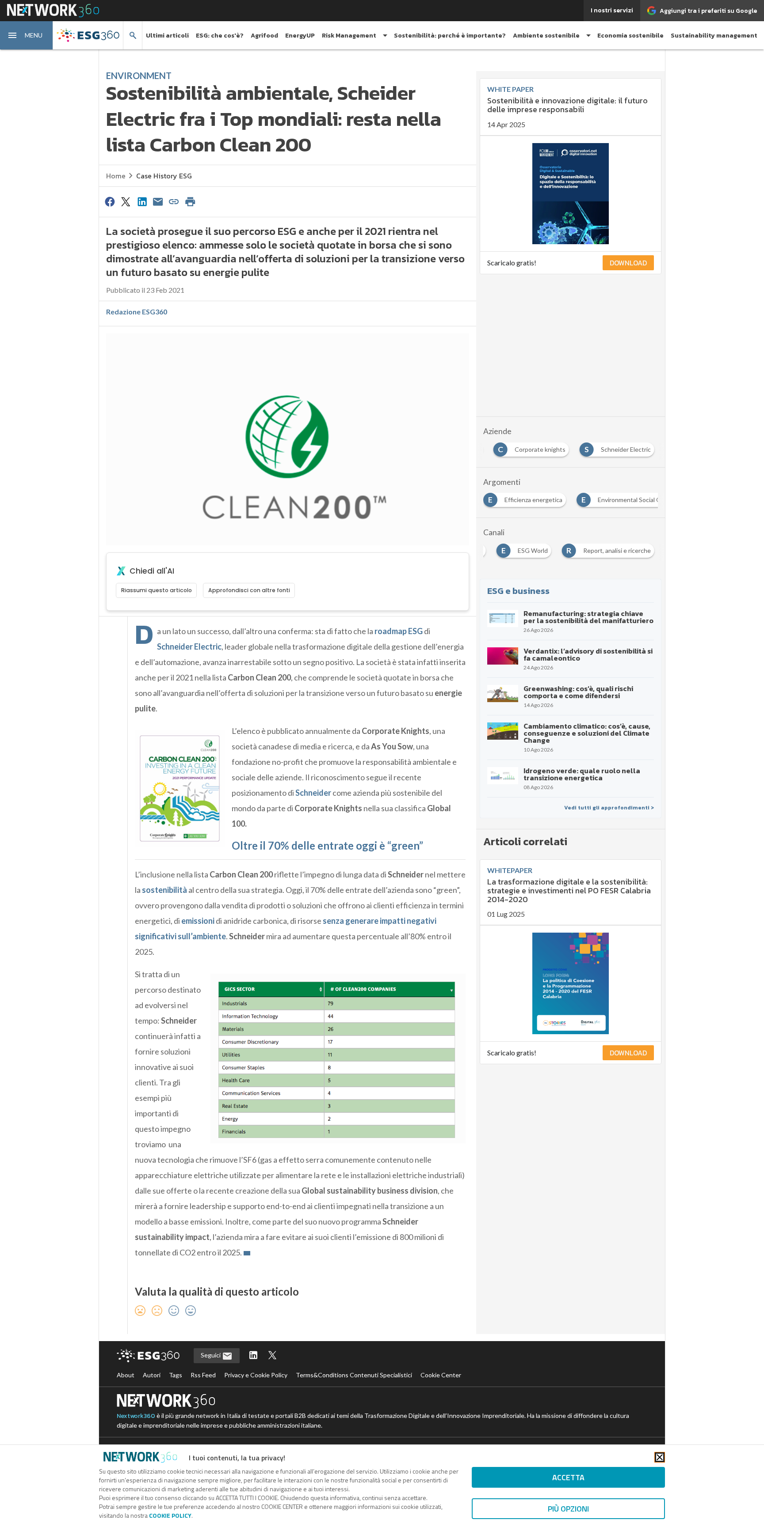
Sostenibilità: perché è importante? (450, 35)
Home (116, 175)
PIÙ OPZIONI (568, 1509)
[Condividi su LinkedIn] (142, 201)
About (125, 1375)
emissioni (197, 921)
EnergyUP (300, 35)
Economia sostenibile (630, 35)
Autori (151, 1375)
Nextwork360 (136, 1416)
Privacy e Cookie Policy (255, 1375)
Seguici (211, 1355)
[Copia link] (174, 201)
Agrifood (264, 35)
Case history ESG (164, 175)
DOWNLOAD (628, 262)
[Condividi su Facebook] (110, 201)
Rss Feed (203, 1375)
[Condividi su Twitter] (125, 201)
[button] (26, 35)
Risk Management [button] (349, 35)
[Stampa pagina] (190, 201)
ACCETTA (568, 1477)
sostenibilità (164, 890)
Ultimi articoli (167, 35)
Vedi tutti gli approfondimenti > (609, 808)
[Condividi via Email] (158, 201)
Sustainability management (714, 35)
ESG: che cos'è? (220, 35)
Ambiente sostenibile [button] (546, 35)
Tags (175, 1375)
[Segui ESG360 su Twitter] (272, 1356)
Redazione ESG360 (136, 311)
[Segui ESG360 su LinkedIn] (253, 1356)
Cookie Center (440, 1375)
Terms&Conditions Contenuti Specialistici (354, 1375)
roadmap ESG (398, 631)
